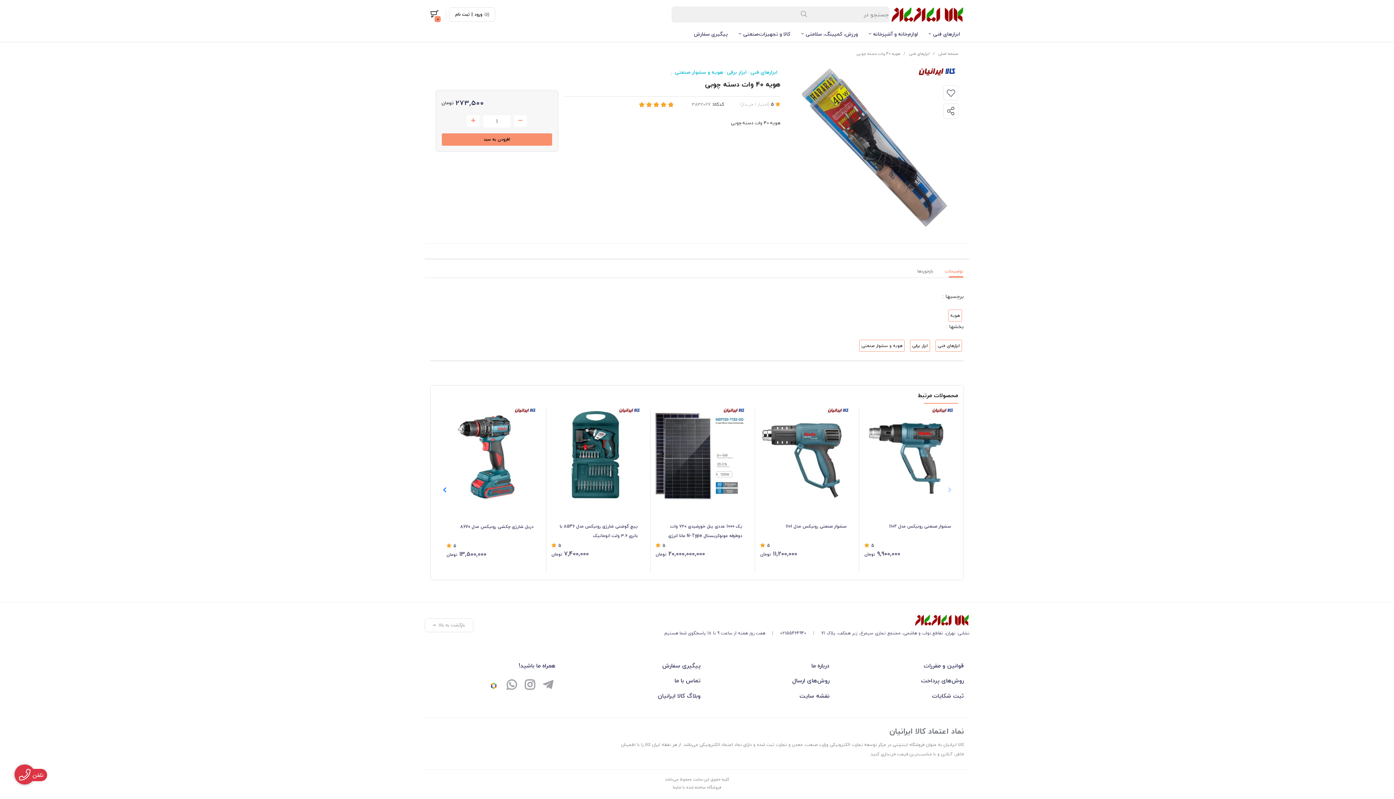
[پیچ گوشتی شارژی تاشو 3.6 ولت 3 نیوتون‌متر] (595, 454)
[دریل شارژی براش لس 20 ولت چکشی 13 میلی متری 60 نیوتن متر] (490, 454)
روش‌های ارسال (811, 680)
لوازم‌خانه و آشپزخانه (895, 34)
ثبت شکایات (948, 696)
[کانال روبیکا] (493, 685)
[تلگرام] (548, 685)
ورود (478, 14)
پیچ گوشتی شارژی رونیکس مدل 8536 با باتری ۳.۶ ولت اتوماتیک (599, 531)
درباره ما (820, 666)
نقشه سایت (814, 696)
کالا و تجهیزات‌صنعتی (766, 34)
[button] (444, 490)
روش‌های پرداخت (942, 680)
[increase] (473, 121)
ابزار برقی (737, 72)
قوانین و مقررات (944, 666)
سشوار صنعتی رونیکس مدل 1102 (920, 526)
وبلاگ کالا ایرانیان (679, 696)
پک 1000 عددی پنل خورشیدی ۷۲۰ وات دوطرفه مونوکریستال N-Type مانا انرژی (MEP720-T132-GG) (705, 531)
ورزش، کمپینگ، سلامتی (832, 34)
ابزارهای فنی (946, 34)
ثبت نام (462, 14)
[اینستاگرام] (530, 685)
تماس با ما (687, 680)
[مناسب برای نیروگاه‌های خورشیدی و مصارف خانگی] (699, 454)
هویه (955, 315)
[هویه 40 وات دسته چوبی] (816, 620)
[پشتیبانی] (512, 685)
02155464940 (793, 633)
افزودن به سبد (497, 139)
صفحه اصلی (948, 53)
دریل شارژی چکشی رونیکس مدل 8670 (497, 526)
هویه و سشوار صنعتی (699, 72)
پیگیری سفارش (711, 34)
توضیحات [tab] (954, 271)
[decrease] (520, 121)
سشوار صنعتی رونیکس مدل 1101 (816, 526)
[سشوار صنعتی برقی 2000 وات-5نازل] (804, 454)
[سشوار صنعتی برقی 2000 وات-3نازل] (908, 454)
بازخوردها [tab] (925, 271)
